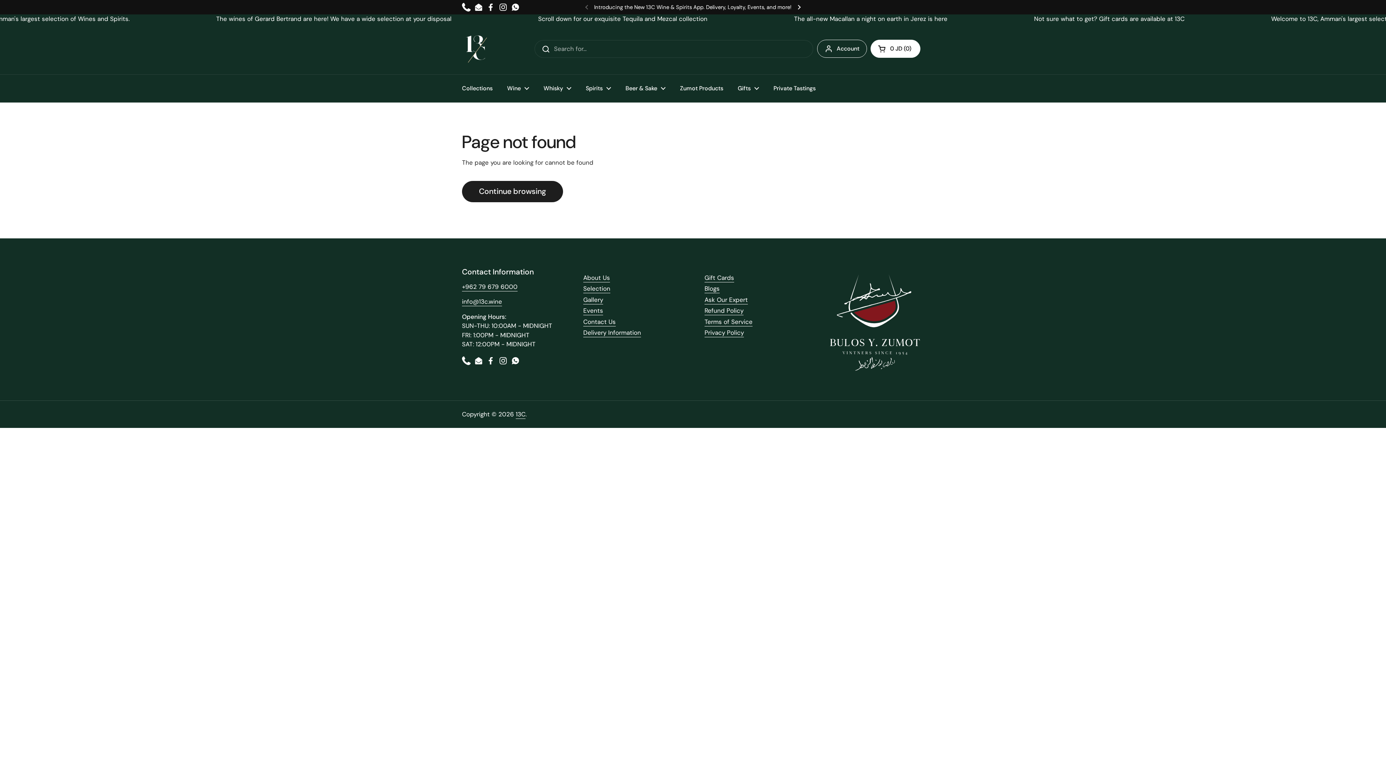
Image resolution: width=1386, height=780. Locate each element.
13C (521, 414)
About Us (596, 278)
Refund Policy (724, 311)
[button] (895, 49)
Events (593, 311)
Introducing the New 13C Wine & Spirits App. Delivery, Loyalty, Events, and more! (693, 7)
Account (848, 48)
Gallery (593, 300)
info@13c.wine (482, 302)
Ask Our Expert (726, 300)
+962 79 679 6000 (490, 287)
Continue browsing (512, 191)
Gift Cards (719, 278)
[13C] (476, 49)
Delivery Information (612, 333)
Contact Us (599, 322)
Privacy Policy (724, 333)
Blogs (712, 288)
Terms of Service (729, 322)
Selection (596, 288)
